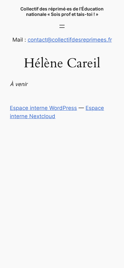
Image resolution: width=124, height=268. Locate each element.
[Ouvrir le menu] (62, 26)
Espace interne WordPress (43, 108)
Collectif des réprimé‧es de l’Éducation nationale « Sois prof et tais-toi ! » (62, 11)
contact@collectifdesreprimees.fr (70, 40)
